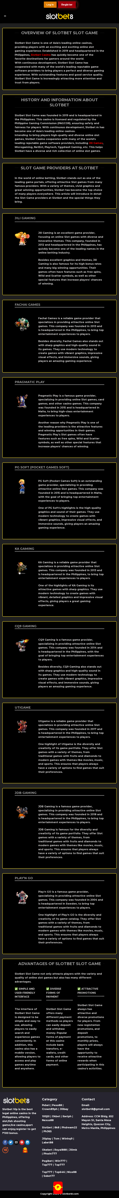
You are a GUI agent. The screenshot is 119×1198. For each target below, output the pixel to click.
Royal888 (60, 1149)
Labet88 (47, 1142)
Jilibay (64, 1109)
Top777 (47, 1164)
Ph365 (48, 1131)
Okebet (47, 1149)
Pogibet (47, 1160)
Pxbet (46, 1105)
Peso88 (57, 1105)
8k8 (56, 1127)
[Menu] (5, 16)
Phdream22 (69, 1127)
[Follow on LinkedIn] (27, 1142)
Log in (50, 4)
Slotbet (47, 1127)
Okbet (56, 1116)
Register (67, 4)
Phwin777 (50, 1153)
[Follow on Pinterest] (21, 1142)
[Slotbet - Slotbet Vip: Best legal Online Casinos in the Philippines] (60, 16)
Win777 (60, 1160)
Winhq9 (67, 1138)
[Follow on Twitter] (10, 1142)
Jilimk (73, 1149)
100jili (46, 1116)
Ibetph (67, 1116)
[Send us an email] (16, 1142)
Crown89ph (49, 1109)
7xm (57, 1138)
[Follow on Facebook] (5, 1142)
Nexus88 (48, 1120)
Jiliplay (46, 1138)
